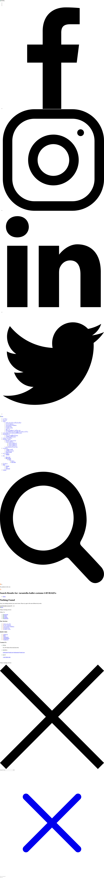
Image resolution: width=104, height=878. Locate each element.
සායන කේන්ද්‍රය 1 (12, 443)
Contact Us (5, 639)
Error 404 (13, 462)
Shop (4, 464)
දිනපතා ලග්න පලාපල (11, 440)
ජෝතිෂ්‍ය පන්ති (9, 449)
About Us (5, 634)
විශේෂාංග (5, 463)
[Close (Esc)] (4, 876)
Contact (4, 470)
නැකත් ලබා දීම (9, 427)
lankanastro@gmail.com (19, 652)
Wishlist (7, 466)
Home (4, 596)
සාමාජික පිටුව (6, 434)
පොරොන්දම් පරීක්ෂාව (11, 425)
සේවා (4, 421)
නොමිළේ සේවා (7, 439)
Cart (7, 467)
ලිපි (3, 455)
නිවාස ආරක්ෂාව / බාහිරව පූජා (13, 430)
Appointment (6, 638)
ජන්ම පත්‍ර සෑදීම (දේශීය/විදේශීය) (13, 422)
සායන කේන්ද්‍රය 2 (12, 444)
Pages (9, 459)
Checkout (8, 468)
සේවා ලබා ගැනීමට (7, 438)
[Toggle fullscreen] (2, 876)
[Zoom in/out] (0, 876)
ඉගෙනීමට (5, 448)
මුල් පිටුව (5, 418)
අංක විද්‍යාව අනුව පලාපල (12, 447)
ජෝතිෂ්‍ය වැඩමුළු (10, 450)
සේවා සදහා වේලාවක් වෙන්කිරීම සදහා (12, 432)
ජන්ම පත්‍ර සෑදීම (7, 624)
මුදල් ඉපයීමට (6, 453)
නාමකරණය (9, 426)
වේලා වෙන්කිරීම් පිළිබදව (12, 435)
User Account (9, 452)
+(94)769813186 (6, 657)
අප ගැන (5, 420)
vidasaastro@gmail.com (8, 652)
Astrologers (6, 637)
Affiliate (7, 454)
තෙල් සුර (8, 429)
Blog (4, 635)
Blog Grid (8, 457)
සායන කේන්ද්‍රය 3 (12, 445)
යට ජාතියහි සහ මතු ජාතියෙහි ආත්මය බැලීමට (17, 431)
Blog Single (8, 458)
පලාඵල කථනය (9, 424)
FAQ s (12, 461)
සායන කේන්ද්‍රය (9, 441)
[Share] (3, 876)
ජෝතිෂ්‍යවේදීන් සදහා (11, 436)
